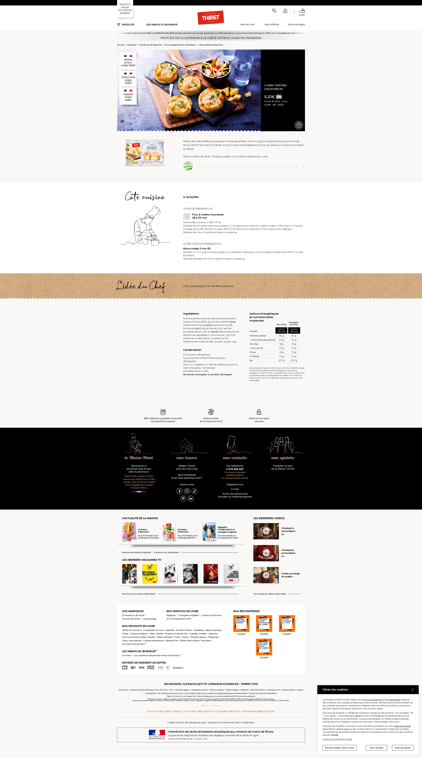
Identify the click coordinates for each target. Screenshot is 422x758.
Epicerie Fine (172, 640)
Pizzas (125, 633)
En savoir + (178, 667)
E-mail (235, 489)
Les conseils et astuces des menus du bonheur (157, 655)
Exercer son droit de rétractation (263, 693)
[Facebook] (179, 490)
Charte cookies (232, 690)
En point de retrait (131, 619)
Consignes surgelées (188, 615)
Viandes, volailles (198, 633)
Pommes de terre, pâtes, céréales (138, 637)
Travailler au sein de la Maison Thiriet (283, 467)
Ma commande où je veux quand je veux (187, 476)
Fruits (177, 637)
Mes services (247, 24)
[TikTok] (194, 490)
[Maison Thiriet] (211, 17)
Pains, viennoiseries (131, 640)
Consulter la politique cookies (337, 739)
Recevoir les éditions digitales (136, 552)
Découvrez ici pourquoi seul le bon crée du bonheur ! (139, 469)
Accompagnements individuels (179, 45)
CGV (171, 690)
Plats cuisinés (156, 633)
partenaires (394, 699)
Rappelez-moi (235, 484)
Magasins (171, 615)
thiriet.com (123, 690)
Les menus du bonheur (161, 24)
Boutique (206, 640)
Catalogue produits (199, 690)
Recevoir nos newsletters (166, 552)
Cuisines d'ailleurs (139, 633)
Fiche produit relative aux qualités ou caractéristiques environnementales (216, 693)
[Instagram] (187, 490)
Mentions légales (182, 690)
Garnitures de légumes (150, 45)
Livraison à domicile (211, 615)
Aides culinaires (164, 637)
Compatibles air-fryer (153, 630)
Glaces (185, 637)
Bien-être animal (258, 690)
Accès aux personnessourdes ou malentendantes (235, 495)
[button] (285, 11)
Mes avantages (296, 24)
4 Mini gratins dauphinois (210, 45)
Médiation (244, 690)
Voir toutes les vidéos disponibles (269, 594)
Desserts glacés (198, 637)
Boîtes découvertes (189, 640)
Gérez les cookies (217, 690)
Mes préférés (271, 24)
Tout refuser (376, 747)
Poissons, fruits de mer (176, 633)
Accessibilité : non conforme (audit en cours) (164, 693)
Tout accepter (403, 747)
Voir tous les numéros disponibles (138, 594)
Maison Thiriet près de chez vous (187, 467)
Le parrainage (149, 619)
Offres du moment (131, 630)
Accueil (120, 45)
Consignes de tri (274, 690)
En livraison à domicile (133, 615)
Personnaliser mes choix (339, 747)
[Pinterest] (183, 498)
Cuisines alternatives (153, 640)
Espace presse (289, 690)
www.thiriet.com (373, 699)
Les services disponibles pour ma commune (148, 690)
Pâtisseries (213, 637)
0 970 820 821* (235, 469)
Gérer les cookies (402, 726)
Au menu (126, 655)
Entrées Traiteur (184, 630)
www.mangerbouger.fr (257, 711)
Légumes (131, 45)
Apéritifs (170, 630)
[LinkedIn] (191, 498)
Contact (300, 690)
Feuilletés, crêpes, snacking (207, 630)
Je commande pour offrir (179, 619)
